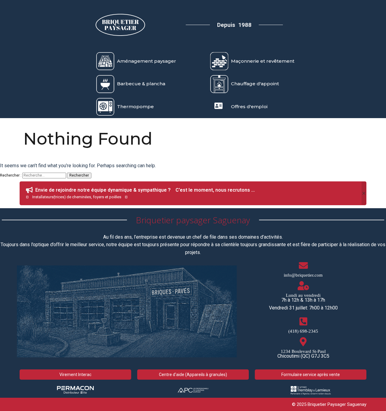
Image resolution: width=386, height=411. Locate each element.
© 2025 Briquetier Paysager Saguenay (329, 404)
